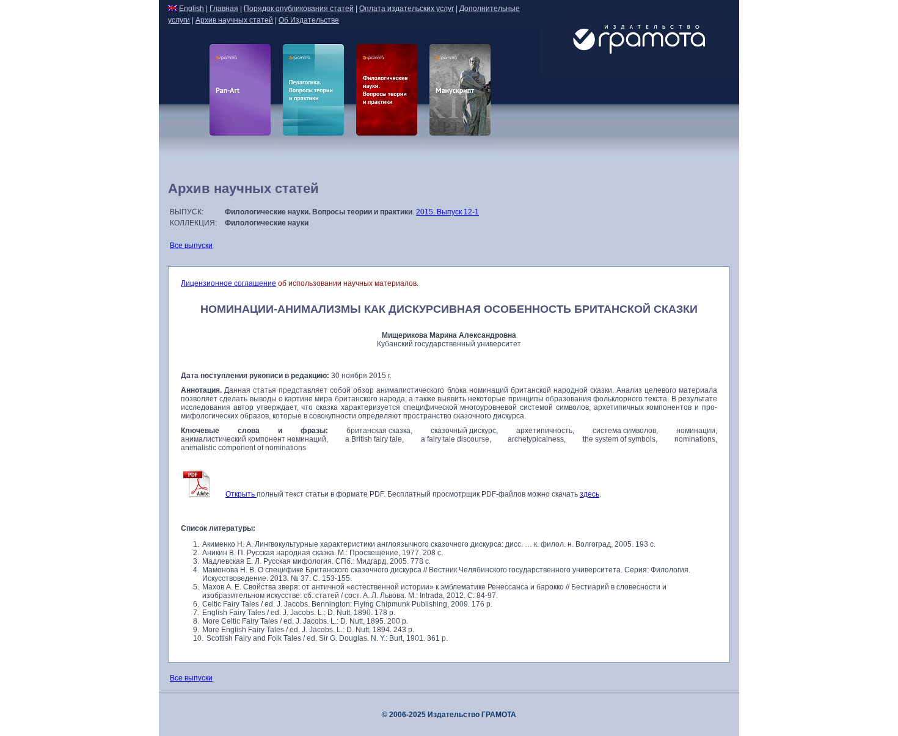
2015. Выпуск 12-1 (447, 212)
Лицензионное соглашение (228, 283)
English (191, 8)
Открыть (241, 494)
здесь (589, 494)
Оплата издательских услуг (406, 8)
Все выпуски (191, 245)
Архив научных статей (234, 20)
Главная (224, 8)
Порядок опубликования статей (299, 8)
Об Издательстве (309, 20)
